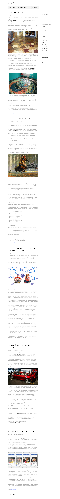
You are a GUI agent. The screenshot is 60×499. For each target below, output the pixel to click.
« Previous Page (11, 494)
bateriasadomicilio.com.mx (14, 422)
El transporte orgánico (19, 119)
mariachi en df (15, 20)
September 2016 (45, 40)
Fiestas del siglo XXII (46, 20)
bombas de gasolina (12, 130)
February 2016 (45, 48)
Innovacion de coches (46, 19)
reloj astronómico (31, 68)
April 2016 (44, 44)
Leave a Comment (17, 15)
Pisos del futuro (15, 12)
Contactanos (12, 7)
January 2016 (44, 50)
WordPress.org (45, 67)
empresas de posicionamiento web (15, 263)
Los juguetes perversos (46, 26)
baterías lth (19, 354)
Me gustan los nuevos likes (21, 431)
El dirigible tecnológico (24, 7)
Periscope (11, 293)
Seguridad (35, 7)
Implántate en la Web (12, 310)
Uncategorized (13, 113)
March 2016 (44, 46)
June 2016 (44, 42)
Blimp (22, 15)
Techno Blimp (11, 2)
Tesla (18, 413)
